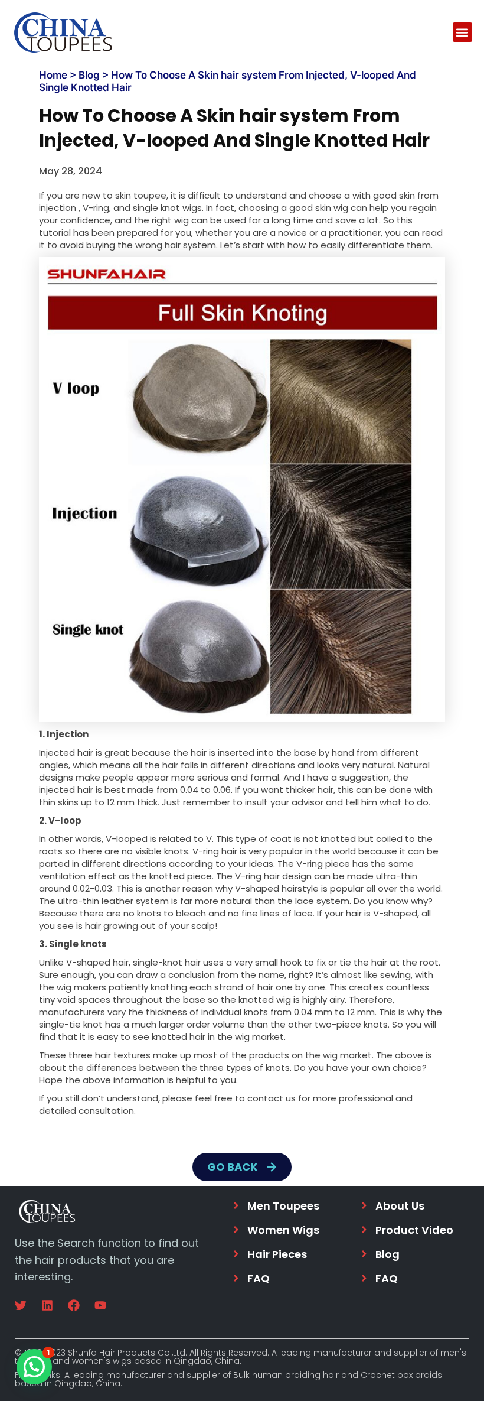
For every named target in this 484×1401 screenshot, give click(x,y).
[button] (462, 32)
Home (53, 75)
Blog (89, 75)
